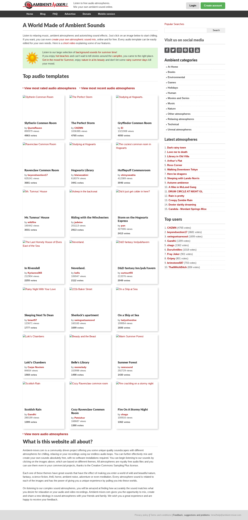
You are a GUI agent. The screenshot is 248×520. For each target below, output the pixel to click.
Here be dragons (177, 173)
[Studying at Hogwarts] (90, 154)
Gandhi (32, 414)
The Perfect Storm (83, 123)
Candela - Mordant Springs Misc (187, 209)
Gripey (171, 258)
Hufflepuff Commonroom (134, 170)
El (122, 128)
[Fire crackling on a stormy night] (137, 394)
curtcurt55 (127, 272)
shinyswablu (128, 175)
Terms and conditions (160, 515)
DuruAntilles (174, 249)
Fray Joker (173, 254)
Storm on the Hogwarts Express (133, 219)
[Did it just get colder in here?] (137, 202)
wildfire (32, 222)
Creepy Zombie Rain (180, 200)
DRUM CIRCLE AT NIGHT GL (185, 191)
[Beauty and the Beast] (90, 347)
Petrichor (79, 417)
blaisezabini (81, 175)
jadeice (78, 222)
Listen (31, 116)
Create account (213, 5)
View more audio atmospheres (46, 434)
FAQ (55, 13)
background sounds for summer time (96, 52)
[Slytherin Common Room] (43, 107)
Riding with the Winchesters (90, 217)
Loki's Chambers (35, 362)
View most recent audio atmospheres (108, 88)
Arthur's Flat (174, 160)
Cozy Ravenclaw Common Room (88, 411)
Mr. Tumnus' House (36, 217)
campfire (117, 55)
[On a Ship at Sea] (137, 299)
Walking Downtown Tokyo (182, 169)
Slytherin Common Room (40, 123)
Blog (43, 13)
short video (69, 43)
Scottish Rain (33, 409)
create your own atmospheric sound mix (74, 39)
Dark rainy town (176, 147)
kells (77, 272)
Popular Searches (174, 24)
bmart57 (32, 320)
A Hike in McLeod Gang (182, 187)
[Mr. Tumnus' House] (43, 202)
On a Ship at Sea (128, 315)
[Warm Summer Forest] (137, 347)
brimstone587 (175, 262)
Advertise (70, 13)
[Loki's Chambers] (43, 347)
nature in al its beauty (93, 59)
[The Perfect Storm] (90, 107)
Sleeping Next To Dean (39, 315)
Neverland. (78, 268)
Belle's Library (80, 362)
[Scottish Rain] (43, 394)
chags (124, 414)
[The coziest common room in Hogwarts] (137, 154)
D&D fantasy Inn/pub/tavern (137, 268)
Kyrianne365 (35, 272)
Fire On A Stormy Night (133, 409)
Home (29, 13)
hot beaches (62, 55)
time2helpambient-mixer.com (226, 515)
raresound (127, 367)
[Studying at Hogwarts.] (137, 107)
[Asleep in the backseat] (90, 202)
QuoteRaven (35, 128)
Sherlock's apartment (85, 315)
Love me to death (177, 151)
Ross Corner (174, 165)
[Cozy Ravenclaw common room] (90, 394)
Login (192, 5)
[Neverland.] (90, 252)
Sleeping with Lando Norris (183, 178)
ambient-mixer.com (48, 5)
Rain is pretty (176, 195)
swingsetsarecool (84, 320)
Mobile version (106, 13)
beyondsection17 (38, 175)
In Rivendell (32, 268)
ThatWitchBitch (178, 267)
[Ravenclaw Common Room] (43, 154)
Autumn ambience (178, 182)
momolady (80, 367)
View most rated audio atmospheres (50, 88)
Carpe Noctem (36, 367)
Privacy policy (141, 515)
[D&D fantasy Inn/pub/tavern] (137, 252)
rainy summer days (137, 59)
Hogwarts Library (82, 170)
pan (123, 225)
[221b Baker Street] (90, 299)
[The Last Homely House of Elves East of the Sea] (43, 252)
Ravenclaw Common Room (41, 170)
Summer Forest (127, 362)
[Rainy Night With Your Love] (43, 299)
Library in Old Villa (178, 156)
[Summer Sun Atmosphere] (32, 58)
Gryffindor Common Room (134, 123)
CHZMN (78, 128)
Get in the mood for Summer (58, 59)
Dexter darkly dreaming (182, 204)
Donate (87, 13)
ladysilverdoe (128, 320)
